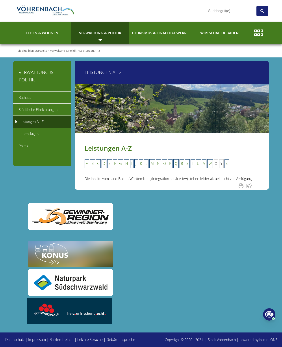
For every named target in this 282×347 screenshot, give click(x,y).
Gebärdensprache (120, 339)
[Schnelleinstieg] (259, 33)
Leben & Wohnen (42, 33)
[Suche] (262, 11)
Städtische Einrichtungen (38, 109)
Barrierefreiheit (62, 339)
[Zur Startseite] (46, 11)
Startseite (41, 51)
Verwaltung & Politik (100, 33)
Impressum (37, 339)
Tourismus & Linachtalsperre (160, 33)
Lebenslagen (29, 133)
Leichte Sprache (90, 339)
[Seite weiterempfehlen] (250, 185)
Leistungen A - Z (89, 51)
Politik (23, 145)
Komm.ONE (268, 339)
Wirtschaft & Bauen (219, 33)
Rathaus (25, 97)
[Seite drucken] (242, 185)
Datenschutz (14, 339)
